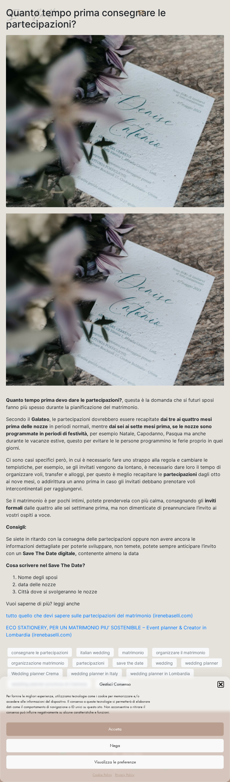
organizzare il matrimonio (180, 652)
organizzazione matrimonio (37, 663)
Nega (115, 745)
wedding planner (201, 663)
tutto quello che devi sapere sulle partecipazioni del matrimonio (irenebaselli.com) (99, 616)
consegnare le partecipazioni (39, 652)
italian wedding (95, 652)
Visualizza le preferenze (115, 762)
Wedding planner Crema (35, 673)
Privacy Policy (124, 774)
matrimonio (133, 652)
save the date (129, 663)
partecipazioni (90, 663)
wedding (164, 663)
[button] (221, 684)
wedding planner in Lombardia (160, 673)
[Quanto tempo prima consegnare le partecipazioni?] (115, 121)
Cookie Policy (102, 774)
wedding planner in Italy (94, 673)
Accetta (115, 729)
